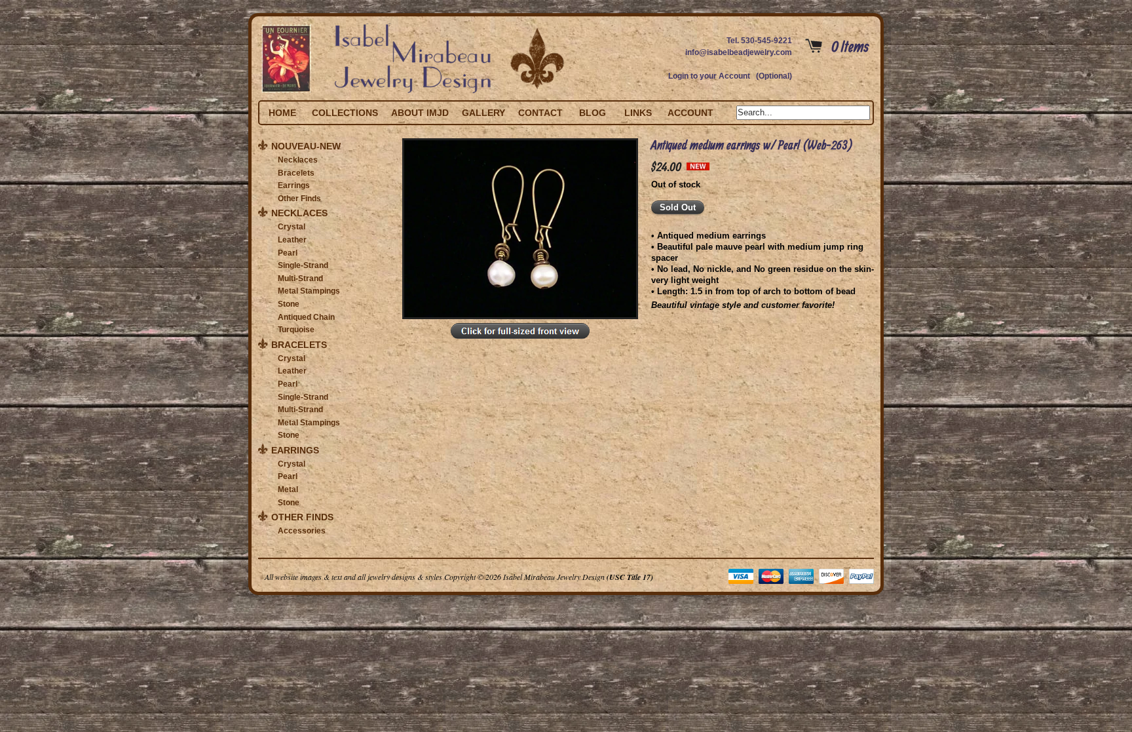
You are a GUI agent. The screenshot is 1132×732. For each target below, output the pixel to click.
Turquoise (296, 329)
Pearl (287, 253)
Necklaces (298, 159)
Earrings (294, 185)
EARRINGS (295, 450)
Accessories (302, 530)
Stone (288, 304)
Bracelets (296, 173)
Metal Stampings (309, 291)
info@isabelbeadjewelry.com (738, 52)
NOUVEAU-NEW (306, 146)
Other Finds (299, 198)
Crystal (291, 226)
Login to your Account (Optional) (730, 76)
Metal (288, 489)
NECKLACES (299, 213)
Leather (292, 239)
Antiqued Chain (306, 317)
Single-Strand (303, 265)
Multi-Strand (300, 278)
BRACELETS (299, 344)
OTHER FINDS (302, 517)
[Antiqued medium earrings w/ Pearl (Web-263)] (520, 339)
